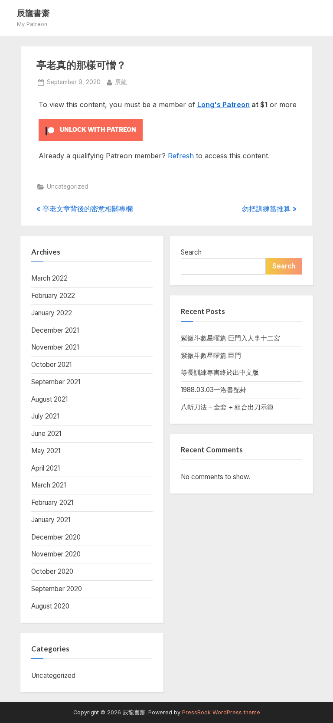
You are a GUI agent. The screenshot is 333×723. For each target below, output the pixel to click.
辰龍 (121, 81)
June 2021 (46, 433)
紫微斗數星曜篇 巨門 (211, 355)
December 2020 (56, 537)
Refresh (181, 155)
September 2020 (56, 589)
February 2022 (53, 295)
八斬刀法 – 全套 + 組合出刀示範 (227, 407)
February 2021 (52, 502)
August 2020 (50, 606)
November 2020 (56, 554)
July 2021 (45, 416)
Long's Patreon (223, 104)
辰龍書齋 (33, 13)
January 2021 (50, 520)
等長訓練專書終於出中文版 (220, 372)
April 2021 (45, 468)
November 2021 (55, 347)
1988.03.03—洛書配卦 (213, 390)
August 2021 (49, 399)
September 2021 (55, 382)
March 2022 (49, 278)
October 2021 (51, 364)
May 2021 (45, 451)
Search (191, 252)
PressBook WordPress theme (221, 712)
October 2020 (52, 571)
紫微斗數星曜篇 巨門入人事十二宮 (230, 338)
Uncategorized (67, 186)
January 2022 (51, 313)
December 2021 (55, 330)
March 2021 (48, 485)
